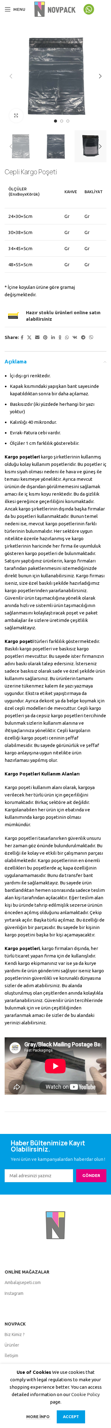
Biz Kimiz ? (15, 1334)
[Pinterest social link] (45, 337)
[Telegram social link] (83, 337)
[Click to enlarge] (16, 116)
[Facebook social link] (22, 337)
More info (38, 1416)
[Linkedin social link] (53, 337)
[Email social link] (37, 337)
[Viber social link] (91, 337)
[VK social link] (75, 337)
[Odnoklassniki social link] (60, 337)
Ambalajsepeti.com (23, 1282)
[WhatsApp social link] (67, 337)
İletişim (11, 1355)
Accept (71, 1416)
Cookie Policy (85, 1394)
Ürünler (12, 1345)
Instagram (14, 1293)
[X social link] (29, 337)
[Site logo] (55, 8)
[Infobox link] (94, 9)
